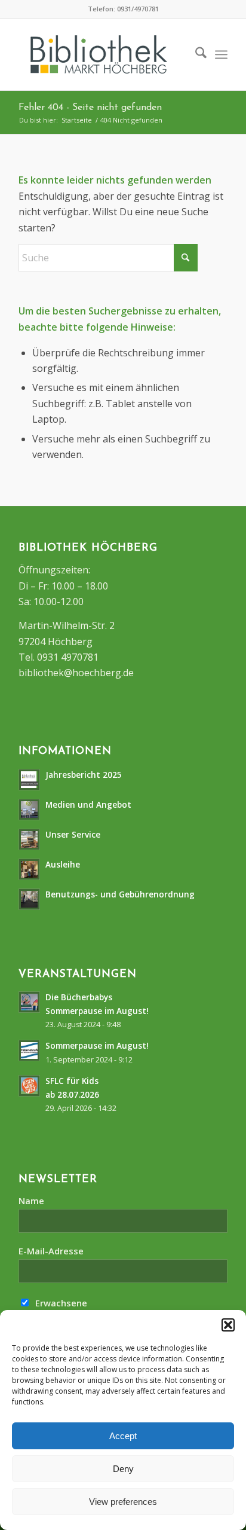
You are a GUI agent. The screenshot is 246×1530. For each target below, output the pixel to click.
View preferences (123, 1502)
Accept (123, 1436)
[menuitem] (195, 54)
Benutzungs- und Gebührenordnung (120, 894)
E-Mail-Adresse (51, 1251)
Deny (123, 1469)
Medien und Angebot (88, 804)
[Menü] (221, 54)
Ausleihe (62, 864)
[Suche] (195, 54)
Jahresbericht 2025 (83, 774)
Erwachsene (60, 1303)
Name (31, 1201)
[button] (228, 1325)
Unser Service (72, 834)
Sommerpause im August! (97, 1045)
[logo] (114, 54)
